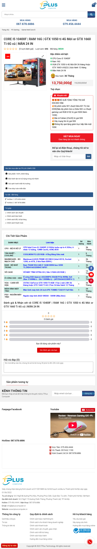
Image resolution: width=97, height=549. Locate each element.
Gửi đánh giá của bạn (48, 350)
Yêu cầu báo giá (79, 519)
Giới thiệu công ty (8, 519)
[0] (93, 6)
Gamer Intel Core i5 (28, 30)
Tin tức (4, 522)
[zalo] (91, 268)
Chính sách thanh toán (15, 223)
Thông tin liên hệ (8, 526)
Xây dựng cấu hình (80, 522)
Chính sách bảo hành (14, 216)
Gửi (88, 156)
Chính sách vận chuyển (15, 213)
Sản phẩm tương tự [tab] (17, 381)
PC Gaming (15, 30)
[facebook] (91, 274)
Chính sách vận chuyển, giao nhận (43, 529)
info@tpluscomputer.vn (16, 506)
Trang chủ (5, 30)
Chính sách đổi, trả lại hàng (17, 219)
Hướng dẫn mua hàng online (41, 539)
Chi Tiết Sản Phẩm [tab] (16, 235)
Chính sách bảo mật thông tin (41, 519)
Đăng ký (88, 393)
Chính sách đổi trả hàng (39, 532)
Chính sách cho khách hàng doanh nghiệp (46, 522)
